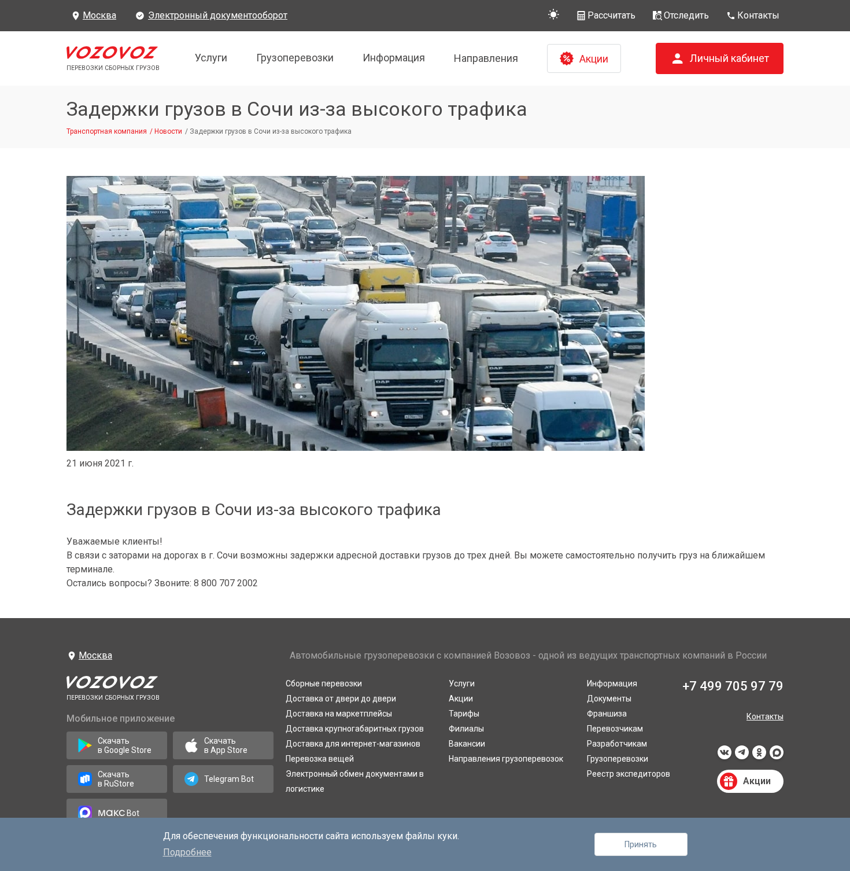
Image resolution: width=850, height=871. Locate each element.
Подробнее (187, 852)
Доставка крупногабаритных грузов (355, 728)
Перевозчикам (615, 728)
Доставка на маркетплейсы (339, 713)
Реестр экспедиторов (628, 773)
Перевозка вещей (320, 758)
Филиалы (466, 728)
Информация (394, 58)
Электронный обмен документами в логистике (355, 781)
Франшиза (607, 713)
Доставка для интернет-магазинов (353, 743)
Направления (486, 58)
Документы (609, 698)
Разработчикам (617, 743)
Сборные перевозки (324, 683)
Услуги (211, 58)
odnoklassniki (759, 755)
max (777, 755)
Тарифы (464, 713)
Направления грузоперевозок (506, 758)
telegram (742, 755)
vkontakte (724, 755)
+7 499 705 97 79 (733, 686)
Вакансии (467, 743)
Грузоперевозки (295, 58)
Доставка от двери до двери (341, 698)
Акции (461, 698)
